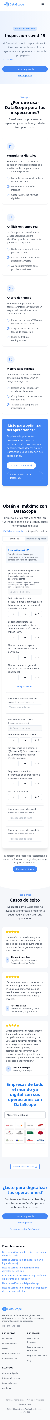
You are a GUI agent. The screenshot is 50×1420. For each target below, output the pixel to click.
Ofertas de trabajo (25, 1404)
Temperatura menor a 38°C (20, 719)
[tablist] (25, 539)
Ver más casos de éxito (23, 1166)
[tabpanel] (25, 696)
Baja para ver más (25, 686)
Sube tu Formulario (11, 1353)
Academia (6, 1388)
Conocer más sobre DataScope (20, 476)
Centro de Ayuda (10, 1373)
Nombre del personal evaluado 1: (23, 698)
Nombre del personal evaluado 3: (23, 830)
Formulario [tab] (14, 538)
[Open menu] (43, 4)
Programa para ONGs (37, 1355)
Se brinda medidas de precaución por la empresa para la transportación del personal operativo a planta (24, 574)
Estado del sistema (11, 1378)
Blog (29, 1360)
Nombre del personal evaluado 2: (23, 809)
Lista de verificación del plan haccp (20, 1283)
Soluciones (7, 1338)
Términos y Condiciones (15, 1400)
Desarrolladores (9, 1383)
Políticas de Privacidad (35, 1400)
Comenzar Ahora (25, 869)
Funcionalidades (10, 1343)
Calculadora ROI (9, 1358)
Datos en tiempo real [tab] (36, 538)
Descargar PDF (25, 75)
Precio (5, 1348)
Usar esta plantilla (25, 69)
